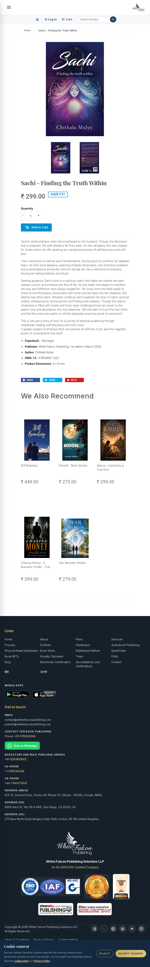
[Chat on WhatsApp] (75, 746)
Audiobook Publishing (125, 645)
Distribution (83, 645)
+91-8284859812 (16, 759)
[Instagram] (113, 929)
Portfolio (45, 645)
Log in (50, 19)
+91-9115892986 (25, 736)
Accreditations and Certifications (88, 664)
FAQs (114, 656)
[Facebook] (94, 929)
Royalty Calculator (51, 656)
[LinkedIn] (123, 929)
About (44, 639)
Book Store (47, 650)
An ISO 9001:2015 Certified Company (75, 867)
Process (10, 645)
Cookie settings (68, 939)
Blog (8, 662)
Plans (79, 639)
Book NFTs (12, 656)
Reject (104, 953)
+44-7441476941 (16, 783)
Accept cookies (131, 953)
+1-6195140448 (14, 771)
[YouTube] (132, 929)
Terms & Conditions (17, 939)
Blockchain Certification (55, 662)
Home (27, 30)
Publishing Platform (88, 650)
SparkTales (118, 650)
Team (79, 656)
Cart (67, 19)
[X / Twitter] (104, 929)
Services (117, 639)
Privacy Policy (42, 961)
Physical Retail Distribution (21, 650)
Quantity (27, 208)
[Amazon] (141, 929)
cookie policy (21, 961)
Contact (116, 662)
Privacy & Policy (44, 939)
